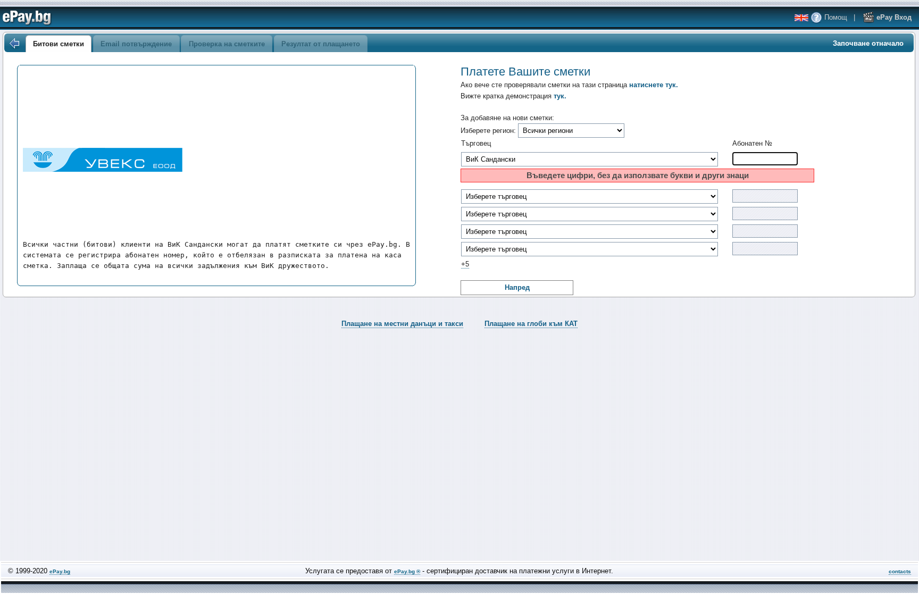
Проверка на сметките (227, 44)
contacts (900, 571)
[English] (801, 17)
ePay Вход (893, 17)
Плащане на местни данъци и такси (402, 324)
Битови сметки (58, 44)
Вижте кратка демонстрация (513, 96)
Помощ (834, 17)
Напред (517, 287)
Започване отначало (868, 43)
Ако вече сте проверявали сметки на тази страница (569, 85)
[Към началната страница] (14, 43)
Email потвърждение (136, 44)
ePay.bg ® (407, 571)
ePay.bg (59, 571)
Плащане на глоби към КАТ (531, 324)
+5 (465, 264)
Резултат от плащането (320, 44)
